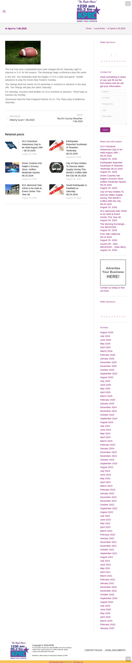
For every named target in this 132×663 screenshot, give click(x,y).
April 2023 (105, 484)
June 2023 (105, 477)
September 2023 (108, 466)
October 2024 (107, 417)
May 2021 (105, 570)
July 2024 (105, 428)
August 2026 (106, 334)
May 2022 (105, 525)
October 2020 (107, 597)
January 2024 (107, 451)
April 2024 (105, 439)
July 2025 (105, 383)
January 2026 (107, 361)
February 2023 (107, 492)
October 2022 (107, 507)
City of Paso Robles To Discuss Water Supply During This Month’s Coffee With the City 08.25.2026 (76, 169)
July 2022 (105, 518)
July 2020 (105, 608)
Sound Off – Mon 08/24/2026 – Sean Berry (113, 246)
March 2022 (106, 533)
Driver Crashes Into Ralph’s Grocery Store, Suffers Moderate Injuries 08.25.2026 (32, 169)
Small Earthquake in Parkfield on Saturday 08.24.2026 (76, 190)
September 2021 (108, 555)
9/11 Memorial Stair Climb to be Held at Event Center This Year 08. (32, 190)
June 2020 (105, 612)
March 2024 (106, 443)
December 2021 (108, 544)
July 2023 (105, 473)
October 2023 (107, 462)
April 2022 (105, 529)
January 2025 (107, 406)
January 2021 (107, 585)
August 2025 (106, 379)
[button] (101, 62)
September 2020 (108, 600)
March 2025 (106, 398)
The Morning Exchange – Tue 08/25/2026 (113, 226)
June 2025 (105, 387)
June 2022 (105, 522)
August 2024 (106, 424)
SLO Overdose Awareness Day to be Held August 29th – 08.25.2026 (32, 146)
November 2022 (108, 503)
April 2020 (105, 619)
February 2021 (107, 582)
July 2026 (105, 338)
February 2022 (107, 537)
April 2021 (105, 574)
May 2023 (105, 480)
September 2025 (108, 376)
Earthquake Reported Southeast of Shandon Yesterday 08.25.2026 (76, 147)
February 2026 (107, 357)
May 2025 (105, 391)
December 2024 (108, 409)
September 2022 (108, 510)
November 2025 (108, 368)
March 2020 (106, 623)
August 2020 (106, 604)
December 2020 (108, 589)
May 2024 (105, 436)
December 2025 (108, 364)
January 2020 (107, 630)
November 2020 (108, 593)
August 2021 (106, 559)
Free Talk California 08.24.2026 (110, 236)
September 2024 (108, 421)
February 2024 (107, 447)
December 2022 (108, 499)
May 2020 (105, 615)
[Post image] (12, 145)
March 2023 (106, 488)
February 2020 (107, 627)
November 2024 (108, 413)
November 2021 (108, 548)
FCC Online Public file (56, 652)
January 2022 (107, 540)
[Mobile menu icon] (128, 3)
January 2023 (107, 495)
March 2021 (106, 578)
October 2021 (107, 552)
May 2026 (105, 346)
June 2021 (105, 567)
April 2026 (105, 349)
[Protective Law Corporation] (114, 57)
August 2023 (106, 469)
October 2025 (107, 372)
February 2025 (107, 402)
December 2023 (108, 454)
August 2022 (106, 514)
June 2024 (105, 432)
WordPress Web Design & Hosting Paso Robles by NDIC (50, 658)
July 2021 (105, 563)
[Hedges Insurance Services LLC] (113, 310)
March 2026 (106, 353)
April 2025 (105, 394)
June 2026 (105, 342)
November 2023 (108, 458)
